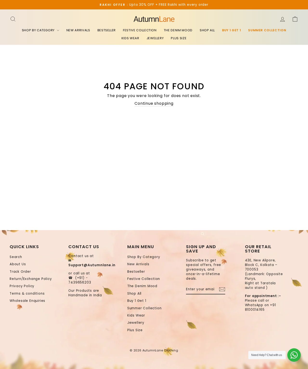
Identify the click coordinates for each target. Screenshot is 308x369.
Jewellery (155, 38)
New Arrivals (78, 30)
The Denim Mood (178, 30)
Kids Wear (130, 38)
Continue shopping (154, 103)
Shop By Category (39, 30)
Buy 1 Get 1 (231, 30)
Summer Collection (267, 30)
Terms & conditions (27, 293)
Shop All (207, 30)
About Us (18, 264)
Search (16, 257)
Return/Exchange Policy (31, 279)
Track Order (20, 271)
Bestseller (106, 30)
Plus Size (178, 38)
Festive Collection (140, 30)
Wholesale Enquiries (27, 300)
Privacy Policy (22, 286)
